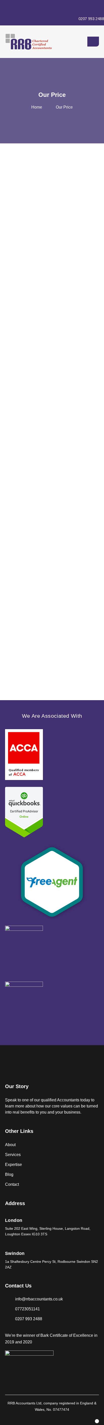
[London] (7, 1216)
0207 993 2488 (91, 19)
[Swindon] (7, 1249)
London (13, 1220)
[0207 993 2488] (91, 7)
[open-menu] (93, 42)
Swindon (15, 1253)
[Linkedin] (97, 1421)
